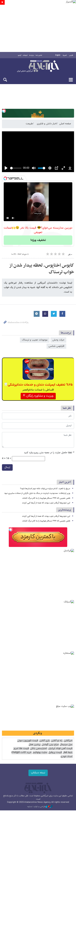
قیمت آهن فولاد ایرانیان (60, 748)
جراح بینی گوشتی (50, 744)
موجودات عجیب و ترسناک (35, 340)
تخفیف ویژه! (38, 240)
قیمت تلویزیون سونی (27, 741)
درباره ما (31, 55)
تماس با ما (39, 55)
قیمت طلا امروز (21, 748)
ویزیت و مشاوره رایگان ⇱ (38, 395)
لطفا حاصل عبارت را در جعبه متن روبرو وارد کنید (49, 453)
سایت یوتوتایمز (40, 752)
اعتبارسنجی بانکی (38, 748)
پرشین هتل (34, 744)
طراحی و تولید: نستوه (36, 806)
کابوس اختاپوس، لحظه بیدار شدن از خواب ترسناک (41, 269)
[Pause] (7, 218)
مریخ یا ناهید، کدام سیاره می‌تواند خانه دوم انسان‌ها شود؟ (45, 488)
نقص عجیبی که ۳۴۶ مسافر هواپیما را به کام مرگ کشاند (46, 498)
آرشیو (19, 55)
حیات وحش (58, 340)
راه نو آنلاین (56, 741)
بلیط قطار (67, 752)
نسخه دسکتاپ (38, 773)
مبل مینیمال (66, 744)
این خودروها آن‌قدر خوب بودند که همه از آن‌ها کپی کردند (46, 503)
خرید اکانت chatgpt (21, 752)
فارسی (71, 55)
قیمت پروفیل (55, 752)
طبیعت (29, 124)
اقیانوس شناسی (56, 346)
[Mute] (13, 218)
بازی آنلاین (44, 741)
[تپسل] (4, 111)
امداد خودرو (66, 756)
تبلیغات (25, 55)
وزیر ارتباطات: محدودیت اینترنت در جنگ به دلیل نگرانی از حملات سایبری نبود (37, 493)
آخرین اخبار (65, 482)
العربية (65, 55)
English (57, 55)
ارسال (7, 467)
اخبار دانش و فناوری (47, 124)
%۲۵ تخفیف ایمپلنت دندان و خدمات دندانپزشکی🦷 (38, 384)
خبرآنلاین (38, 66)
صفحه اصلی (65, 124)
